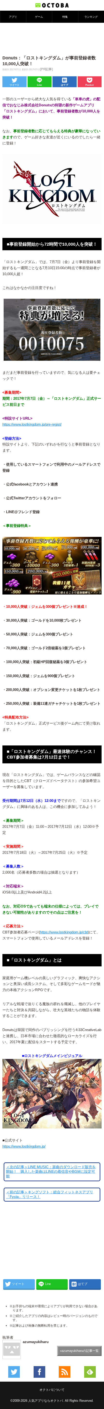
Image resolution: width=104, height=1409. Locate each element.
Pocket (89, 85)
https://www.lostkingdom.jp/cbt (64, 932)
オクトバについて (52, 1390)
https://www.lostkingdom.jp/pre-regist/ (31, 424)
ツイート (14, 85)
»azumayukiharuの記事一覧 (79, 1351)
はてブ (64, 85)
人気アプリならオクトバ (45, 1400)
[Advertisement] (52, 38)
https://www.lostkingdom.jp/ (23, 1146)
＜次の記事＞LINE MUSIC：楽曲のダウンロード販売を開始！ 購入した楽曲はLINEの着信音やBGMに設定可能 (51, 1171)
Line (39, 85)
